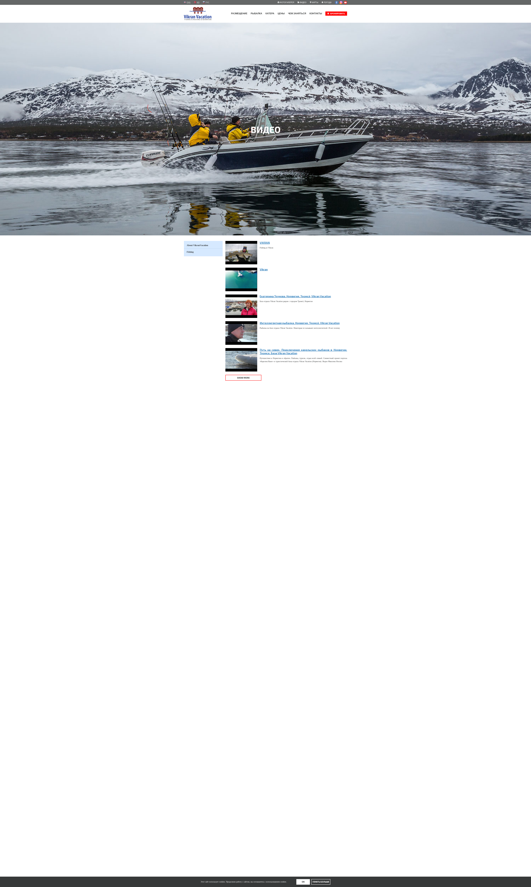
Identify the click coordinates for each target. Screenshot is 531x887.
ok (303, 881)
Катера (270, 13)
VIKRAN (265, 242)
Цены (281, 13)
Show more (243, 377)
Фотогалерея (286, 2)
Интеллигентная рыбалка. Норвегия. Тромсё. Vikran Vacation (300, 323)
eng (189, 2)
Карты (314, 2)
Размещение (239, 13)
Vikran (264, 269)
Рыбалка (256, 13)
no (198, 2)
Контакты (315, 13)
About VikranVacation (197, 245)
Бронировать (337, 13)
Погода (327, 2)
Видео (302, 2)
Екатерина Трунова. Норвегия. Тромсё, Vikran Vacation (295, 296)
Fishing (190, 252)
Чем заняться (297, 13)
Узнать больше (321, 881)
